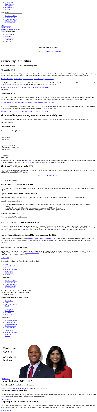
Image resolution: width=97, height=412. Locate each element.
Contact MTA (5, 258)
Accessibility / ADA (11, 266)
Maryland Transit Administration (10, 29)
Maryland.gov (9, 2)
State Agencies (9, 312)
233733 (13, 388)
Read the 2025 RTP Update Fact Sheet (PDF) (35, 88)
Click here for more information (48, 51)
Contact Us (8, 41)
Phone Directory (9, 4)
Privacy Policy (9, 271)
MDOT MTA (9, 301)
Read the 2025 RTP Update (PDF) (11, 88)
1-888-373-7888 (6, 388)
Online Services (9, 7)
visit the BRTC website (32, 253)
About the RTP (9, 34)
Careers (7, 264)
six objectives (30, 160)
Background (8, 36)
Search (3, 12)
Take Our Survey (6, 399)
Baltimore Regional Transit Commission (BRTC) (41, 238)
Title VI (7, 267)
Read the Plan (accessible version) (24, 79)
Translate (7, 9)
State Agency (9, 6)
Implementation (9, 38)
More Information (31, 388)
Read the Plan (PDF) (7, 79)
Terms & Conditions (11, 269)
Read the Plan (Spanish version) (44, 79)
